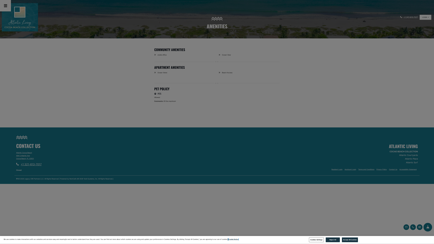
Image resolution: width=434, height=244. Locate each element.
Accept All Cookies (350, 240)
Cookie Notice (233, 239)
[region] (217, 240)
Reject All (332, 240)
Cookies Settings (316, 240)
